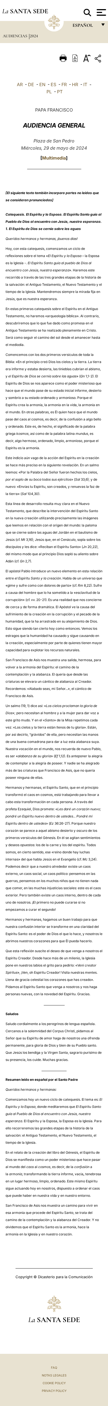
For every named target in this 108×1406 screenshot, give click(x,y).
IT (85, 84)
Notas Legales (54, 1375)
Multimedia (54, 158)
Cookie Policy (54, 1383)
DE (31, 84)
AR (20, 84)
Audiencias (15, 35)
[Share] (98, 59)
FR (64, 84)
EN (42, 84)
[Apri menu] (100, 12)
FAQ (54, 1368)
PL (49, 91)
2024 (34, 35)
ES (53, 84)
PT (60, 91)
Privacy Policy (54, 1391)
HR (75, 84)
